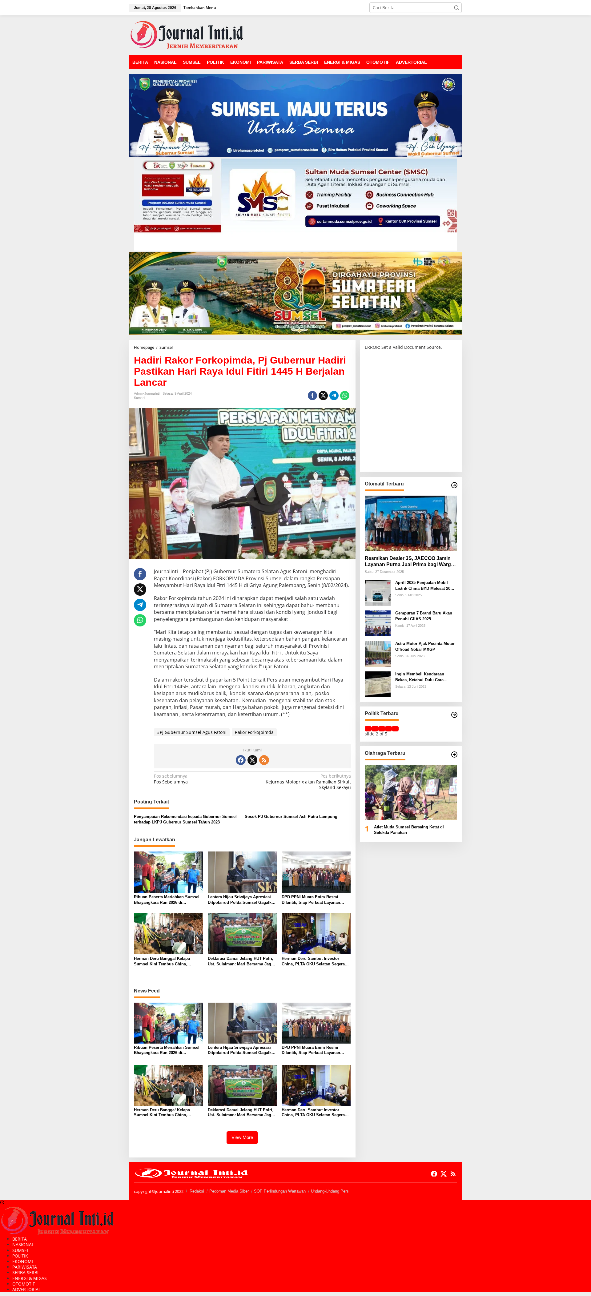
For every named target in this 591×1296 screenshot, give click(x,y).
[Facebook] (241, 760)
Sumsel (139, 398)
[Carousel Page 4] (388, 728)
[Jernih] (186, 35)
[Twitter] (252, 760)
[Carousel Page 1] (368, 728)
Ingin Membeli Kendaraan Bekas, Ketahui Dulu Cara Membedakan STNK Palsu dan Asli (424, 677)
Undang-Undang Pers (330, 1191)
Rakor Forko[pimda (254, 732)
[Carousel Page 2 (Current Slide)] (375, 728)
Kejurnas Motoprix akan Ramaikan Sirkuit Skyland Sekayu (308, 781)
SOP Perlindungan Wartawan (280, 1191)
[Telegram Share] (334, 395)
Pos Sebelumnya (171, 778)
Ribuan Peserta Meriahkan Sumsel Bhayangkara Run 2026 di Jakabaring (166, 900)
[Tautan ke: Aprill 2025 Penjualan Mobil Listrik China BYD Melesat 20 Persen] (378, 592)
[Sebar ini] (312, 395)
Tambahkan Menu (199, 7)
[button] (456, 7)
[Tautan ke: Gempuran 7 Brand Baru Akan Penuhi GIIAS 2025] (378, 623)
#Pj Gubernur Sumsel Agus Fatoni (192, 732)
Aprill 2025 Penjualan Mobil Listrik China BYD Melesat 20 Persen (422, 585)
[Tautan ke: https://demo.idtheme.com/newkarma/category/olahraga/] (454, 754)
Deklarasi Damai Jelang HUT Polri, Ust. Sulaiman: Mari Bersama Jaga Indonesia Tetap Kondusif (240, 961)
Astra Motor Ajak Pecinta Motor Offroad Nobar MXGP (425, 646)
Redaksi (197, 1191)
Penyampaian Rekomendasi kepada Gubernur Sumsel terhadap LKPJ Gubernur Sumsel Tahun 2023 (185, 819)
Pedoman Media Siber (229, 1191)
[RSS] (264, 760)
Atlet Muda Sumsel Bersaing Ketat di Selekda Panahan (409, 830)
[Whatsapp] (344, 395)
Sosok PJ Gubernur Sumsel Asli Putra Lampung (291, 816)
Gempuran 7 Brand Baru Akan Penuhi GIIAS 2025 (423, 616)
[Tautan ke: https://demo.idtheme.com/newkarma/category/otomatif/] (454, 485)
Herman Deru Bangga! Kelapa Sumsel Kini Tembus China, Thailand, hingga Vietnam (162, 961)
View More (242, 1137)
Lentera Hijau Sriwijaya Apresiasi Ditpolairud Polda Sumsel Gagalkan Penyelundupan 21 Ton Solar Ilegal (242, 900)
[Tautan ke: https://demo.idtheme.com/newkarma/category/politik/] (454, 714)
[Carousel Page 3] (381, 728)
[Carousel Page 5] (395, 728)
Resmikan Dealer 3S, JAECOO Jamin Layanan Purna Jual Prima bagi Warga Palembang (409, 561)
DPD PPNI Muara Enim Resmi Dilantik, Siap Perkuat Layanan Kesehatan (311, 900)
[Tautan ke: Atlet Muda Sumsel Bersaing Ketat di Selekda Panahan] (411, 792)
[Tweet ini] (323, 395)
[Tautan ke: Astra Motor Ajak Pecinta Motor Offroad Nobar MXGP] (378, 653)
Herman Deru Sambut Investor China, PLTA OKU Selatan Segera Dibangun (313, 961)
